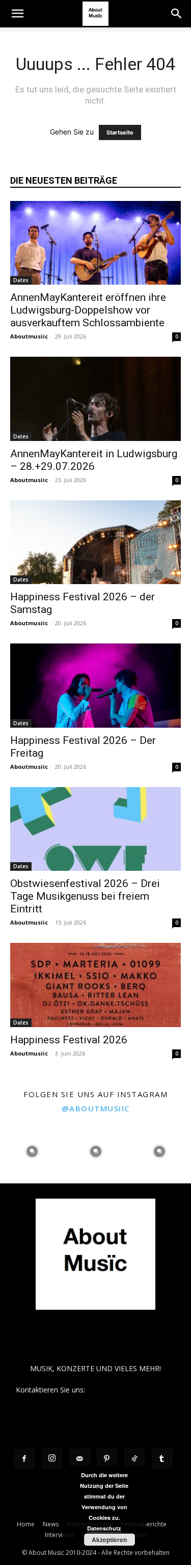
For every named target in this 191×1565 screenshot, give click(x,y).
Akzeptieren (109, 1539)
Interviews (59, 1534)
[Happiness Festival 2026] (95, 985)
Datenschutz (104, 1528)
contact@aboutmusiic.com (131, 1389)
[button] (17, 13)
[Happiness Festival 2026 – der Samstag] (95, 542)
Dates (21, 280)
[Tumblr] (162, 1459)
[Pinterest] (107, 1459)
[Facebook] (24, 1459)
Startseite (119, 132)
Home (26, 1524)
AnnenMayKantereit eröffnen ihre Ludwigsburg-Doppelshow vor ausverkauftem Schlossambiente (88, 310)
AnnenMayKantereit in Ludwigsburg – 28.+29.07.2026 (93, 460)
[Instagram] (52, 1458)
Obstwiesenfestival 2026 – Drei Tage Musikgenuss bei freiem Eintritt (85, 896)
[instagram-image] (32, 1151)
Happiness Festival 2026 (68, 1040)
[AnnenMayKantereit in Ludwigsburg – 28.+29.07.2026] (95, 398)
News (51, 1524)
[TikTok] (134, 1459)
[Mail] (79, 1459)
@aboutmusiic (96, 1108)
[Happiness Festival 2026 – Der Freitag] (95, 685)
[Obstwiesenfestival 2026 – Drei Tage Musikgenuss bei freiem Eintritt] (95, 829)
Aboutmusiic (29, 336)
